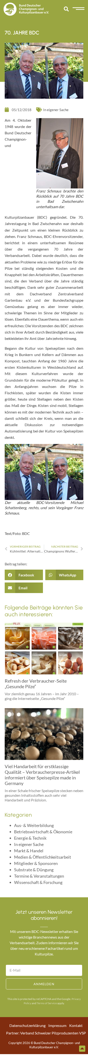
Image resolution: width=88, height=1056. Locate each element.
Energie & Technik (30, 838)
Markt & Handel (28, 850)
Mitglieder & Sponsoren (36, 863)
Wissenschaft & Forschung (38, 882)
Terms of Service (47, 1003)
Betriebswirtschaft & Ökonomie (43, 831)
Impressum (57, 1025)
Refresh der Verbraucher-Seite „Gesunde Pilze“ (36, 683)
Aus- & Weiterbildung (34, 825)
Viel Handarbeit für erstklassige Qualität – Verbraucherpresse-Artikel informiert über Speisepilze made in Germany (42, 774)
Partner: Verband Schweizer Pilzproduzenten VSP (46, 1033)
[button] (66, 9)
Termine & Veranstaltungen (39, 876)
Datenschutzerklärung (27, 1025)
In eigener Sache (56, 110)
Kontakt (76, 1025)
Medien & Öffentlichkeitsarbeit (42, 857)
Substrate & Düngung (34, 869)
